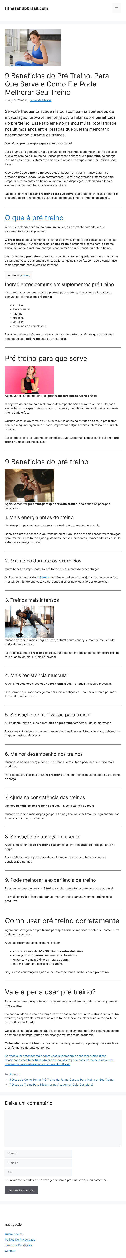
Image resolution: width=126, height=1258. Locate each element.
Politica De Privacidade (20, 1239)
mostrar (25, 275)
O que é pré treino (34, 217)
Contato (10, 1250)
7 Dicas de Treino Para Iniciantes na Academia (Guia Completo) (51, 1084)
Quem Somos (14, 1234)
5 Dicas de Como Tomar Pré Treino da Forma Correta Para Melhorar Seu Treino (61, 1079)
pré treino (43, 577)
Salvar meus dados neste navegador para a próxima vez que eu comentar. (58, 1180)
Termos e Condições (18, 1245)
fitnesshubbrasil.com (26, 8)
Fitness (14, 1074)
